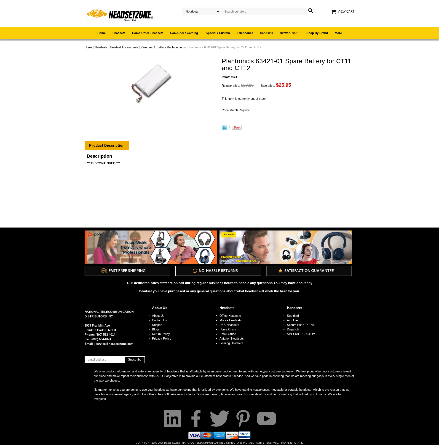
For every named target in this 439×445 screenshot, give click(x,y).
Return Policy (161, 334)
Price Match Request (236, 110)
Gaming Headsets (231, 343)
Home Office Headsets (147, 33)
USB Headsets (229, 325)
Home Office (228, 329)
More (338, 33)
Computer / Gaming (184, 33)
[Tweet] (224, 129)
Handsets (266, 33)
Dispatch (293, 329)
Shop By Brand (317, 33)
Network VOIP (290, 33)
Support (157, 325)
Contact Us (159, 320)
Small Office (228, 334)
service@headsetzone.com (115, 344)
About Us (159, 308)
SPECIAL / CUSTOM (301, 334)
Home (101, 33)
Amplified (293, 320)
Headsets (118, 33)
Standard (293, 315)
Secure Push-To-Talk (301, 325)
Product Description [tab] (106, 145)
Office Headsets (230, 315)
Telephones (245, 33)
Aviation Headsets (232, 338)
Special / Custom (218, 33)
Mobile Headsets (231, 320)
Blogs (156, 329)
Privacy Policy (161, 338)
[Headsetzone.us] (120, 14)
